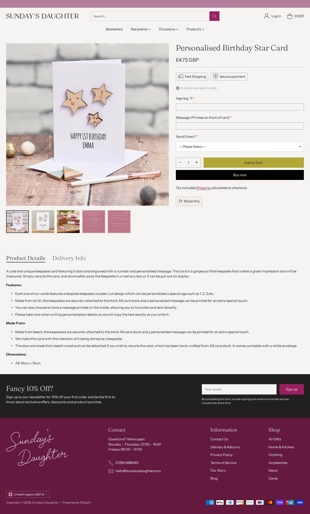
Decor (273, 470)
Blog (214, 478)
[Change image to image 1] (17, 221)
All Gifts (274, 439)
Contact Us (219, 439)
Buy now (240, 174)
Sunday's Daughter (45, 502)
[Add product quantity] (196, 162)
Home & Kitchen (281, 447)
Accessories (277, 463)
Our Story (218, 470)
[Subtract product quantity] (180, 162)
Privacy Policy (221, 455)
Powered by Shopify (77, 502)
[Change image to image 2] (43, 221)
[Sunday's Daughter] (42, 16)
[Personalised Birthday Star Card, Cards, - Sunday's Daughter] (87, 124)
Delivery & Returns (225, 447)
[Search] (214, 16)
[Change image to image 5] (119, 221)
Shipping (203, 187)
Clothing (275, 455)
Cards (273, 478)
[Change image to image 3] (68, 221)
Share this (191, 201)
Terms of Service (223, 463)
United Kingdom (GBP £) (29, 494)
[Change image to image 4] (93, 221)
